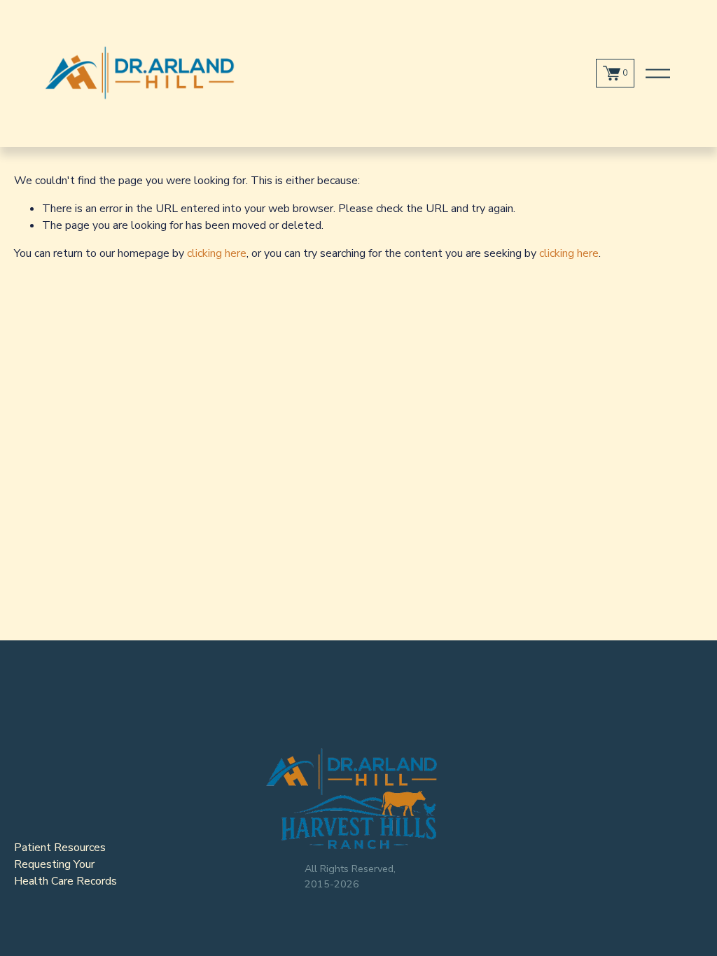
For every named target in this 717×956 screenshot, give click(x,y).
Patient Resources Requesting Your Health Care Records (65, 864)
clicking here (216, 253)
